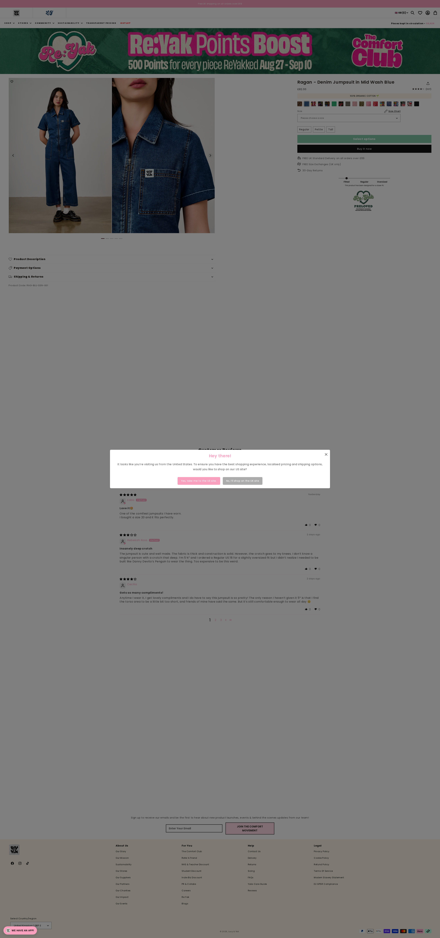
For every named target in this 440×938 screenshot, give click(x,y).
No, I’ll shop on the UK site (242, 481)
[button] (20, 930)
